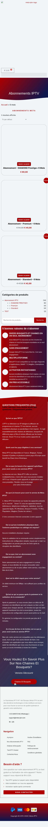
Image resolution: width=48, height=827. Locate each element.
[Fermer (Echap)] (17, 823)
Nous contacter (24, 792)
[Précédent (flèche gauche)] (2, 826)
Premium (14, 306)
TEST (7, 311)
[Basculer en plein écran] (7, 823)
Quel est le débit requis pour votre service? (23, 578)
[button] (24, 75)
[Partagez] (12, 823)
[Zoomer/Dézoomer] (2, 823)
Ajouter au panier (24, 164)
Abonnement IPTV (11, 300)
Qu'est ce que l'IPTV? (14, 418)
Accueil (4, 105)
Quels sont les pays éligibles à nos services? (24, 447)
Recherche (40, 320)
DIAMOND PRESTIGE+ (19, 303)
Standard (14, 308)
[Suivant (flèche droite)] (7, 826)
